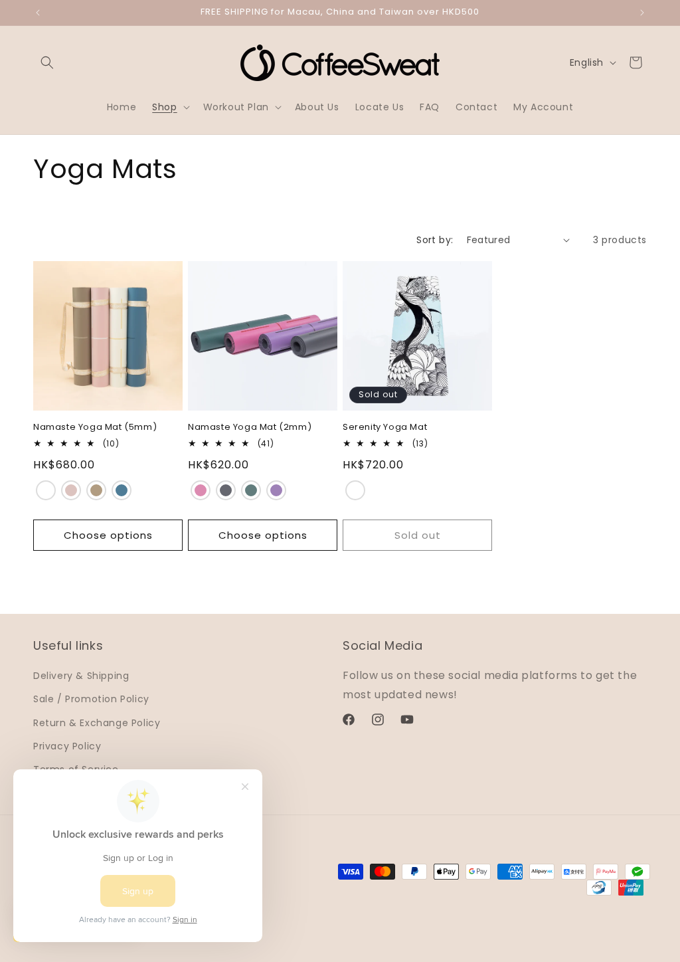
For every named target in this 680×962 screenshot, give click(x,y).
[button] (47, 62)
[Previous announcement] (37, 12)
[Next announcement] (642, 12)
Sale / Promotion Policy (91, 699)
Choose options (108, 535)
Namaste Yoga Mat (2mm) (249, 427)
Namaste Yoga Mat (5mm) (95, 427)
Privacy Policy (67, 746)
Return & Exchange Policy (96, 722)
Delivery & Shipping (81, 675)
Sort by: (434, 239)
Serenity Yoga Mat (385, 427)
